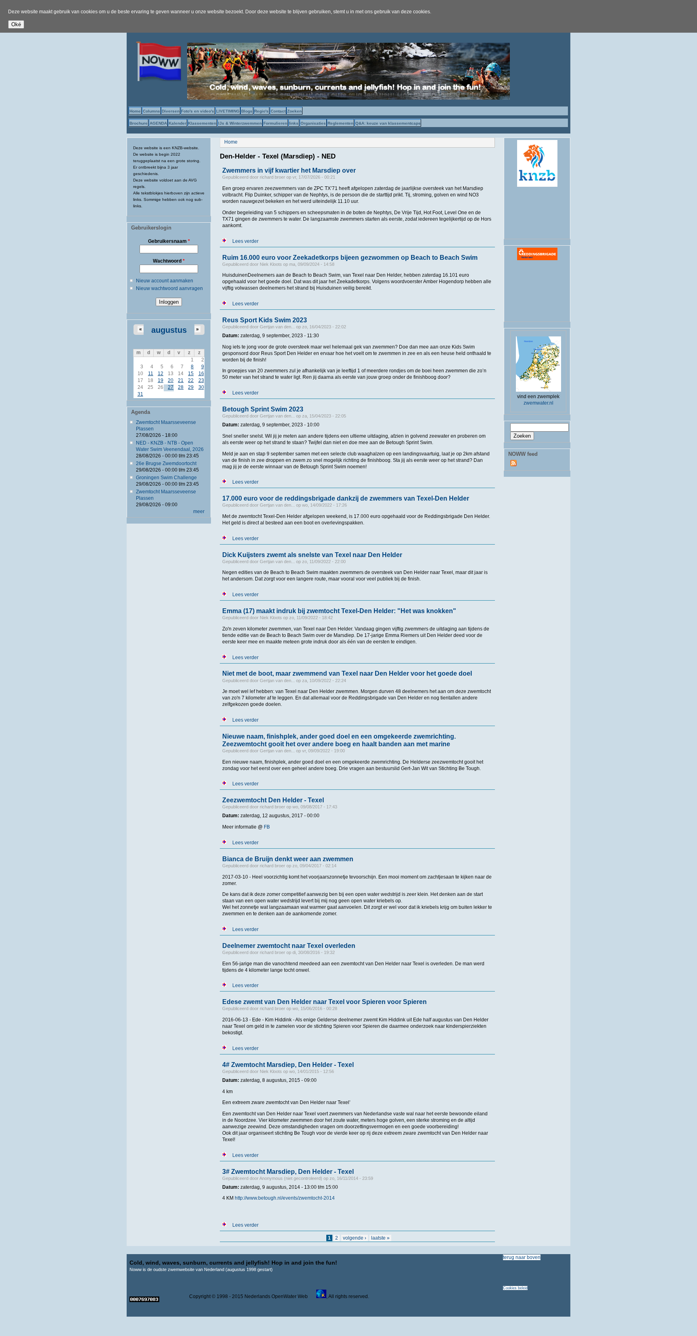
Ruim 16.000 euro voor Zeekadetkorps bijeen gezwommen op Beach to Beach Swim (350, 257)
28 (181, 387)
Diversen (170, 111)
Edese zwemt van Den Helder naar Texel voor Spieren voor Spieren (324, 1001)
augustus (169, 330)
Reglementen (340, 123)
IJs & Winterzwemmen (240, 123)
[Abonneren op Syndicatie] (513, 465)
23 (201, 380)
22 (191, 380)
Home (135, 111)
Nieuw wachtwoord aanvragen (169, 288)
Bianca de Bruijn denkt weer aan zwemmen (287, 859)
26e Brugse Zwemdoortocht (166, 463)
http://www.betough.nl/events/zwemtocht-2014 (285, 1198)
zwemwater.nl (538, 403)
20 (170, 380)
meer (199, 511)
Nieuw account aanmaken (164, 281)
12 (160, 373)
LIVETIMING (228, 111)
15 (191, 373)
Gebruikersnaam (169, 241)
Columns (151, 111)
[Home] (157, 79)
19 (160, 380)
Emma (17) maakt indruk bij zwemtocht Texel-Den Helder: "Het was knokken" (339, 610)
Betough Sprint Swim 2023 (262, 409)
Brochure (138, 123)
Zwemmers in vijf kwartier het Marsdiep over (289, 170)
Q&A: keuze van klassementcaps (388, 123)
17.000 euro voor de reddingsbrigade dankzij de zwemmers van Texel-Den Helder (345, 498)
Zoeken (294, 111)
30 (201, 387)
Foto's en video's (197, 111)
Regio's (261, 111)
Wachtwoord (169, 261)
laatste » (380, 1238)
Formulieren (275, 123)
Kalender (177, 123)
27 (170, 387)
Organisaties (313, 123)
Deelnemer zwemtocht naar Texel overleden (288, 945)
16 (201, 373)
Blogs (247, 111)
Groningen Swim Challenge (166, 477)
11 (150, 373)
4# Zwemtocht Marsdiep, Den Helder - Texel (288, 1064)
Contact (278, 111)
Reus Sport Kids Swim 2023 (264, 320)
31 (140, 394)
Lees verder (245, 241)
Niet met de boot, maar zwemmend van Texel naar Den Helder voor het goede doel (347, 673)
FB (267, 827)
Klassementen (202, 123)
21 (181, 380)
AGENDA (158, 123)
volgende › (354, 1238)
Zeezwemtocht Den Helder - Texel (273, 800)
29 (191, 387)
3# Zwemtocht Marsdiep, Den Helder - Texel (288, 1171)
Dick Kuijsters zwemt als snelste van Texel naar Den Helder (312, 554)
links (293, 123)
